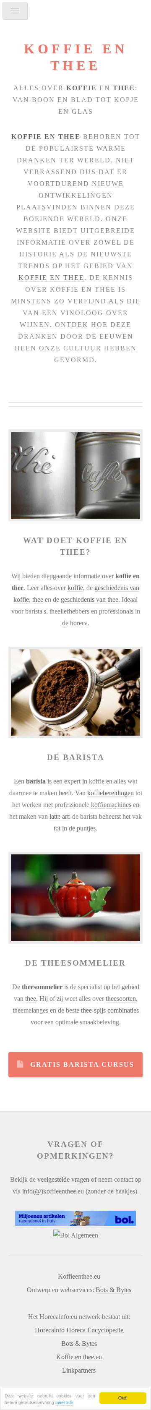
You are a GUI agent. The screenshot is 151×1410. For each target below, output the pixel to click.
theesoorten (121, 998)
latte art (59, 816)
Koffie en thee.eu (79, 1356)
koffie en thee (51, 277)
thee (37, 599)
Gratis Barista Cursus (82, 1064)
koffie (75, 587)
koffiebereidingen (110, 792)
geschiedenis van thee (89, 599)
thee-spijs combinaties (110, 1010)
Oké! (123, 1397)
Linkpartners (79, 1370)
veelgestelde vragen (63, 1179)
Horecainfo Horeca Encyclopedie (79, 1330)
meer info (64, 1402)
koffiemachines (111, 804)
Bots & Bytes (113, 1289)
